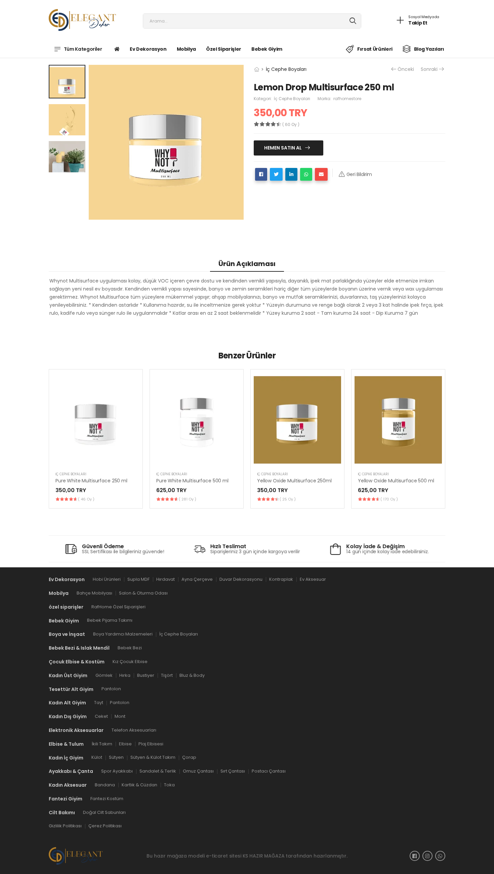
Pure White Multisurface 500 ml (192, 480)
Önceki (406, 69)
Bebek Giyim (266, 49)
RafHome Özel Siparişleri (118, 606)
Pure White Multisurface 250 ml (91, 480)
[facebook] (415, 856)
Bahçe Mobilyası (94, 593)
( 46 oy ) (86, 499)
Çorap (189, 757)
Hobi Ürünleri (107, 579)
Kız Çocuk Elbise (130, 661)
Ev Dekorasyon (148, 49)
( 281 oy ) (187, 499)
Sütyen (116, 757)
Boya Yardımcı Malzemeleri (123, 634)
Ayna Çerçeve (197, 579)
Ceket (101, 716)
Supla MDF (138, 579)
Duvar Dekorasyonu (240, 579)
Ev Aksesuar (313, 579)
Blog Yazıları (429, 49)
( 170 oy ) (389, 499)
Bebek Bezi (130, 648)
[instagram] (427, 856)
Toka (169, 785)
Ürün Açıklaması (247, 263)
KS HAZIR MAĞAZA (264, 855)
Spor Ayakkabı (117, 771)
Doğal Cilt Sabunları (104, 812)
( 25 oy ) (288, 499)
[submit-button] (353, 21)
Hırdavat (165, 579)
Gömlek (104, 675)
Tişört (167, 675)
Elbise (125, 743)
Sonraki (429, 69)
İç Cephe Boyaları (286, 69)
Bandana (105, 785)
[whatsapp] (440, 856)
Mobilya (186, 49)
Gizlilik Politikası (65, 826)
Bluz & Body (192, 675)
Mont (120, 716)
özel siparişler (223, 49)
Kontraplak (281, 579)
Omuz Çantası (198, 771)
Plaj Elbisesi (150, 743)
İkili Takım (102, 743)
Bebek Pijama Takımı (109, 620)
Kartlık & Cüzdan (139, 785)
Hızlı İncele (96, 458)
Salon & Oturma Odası (143, 593)
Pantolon (111, 689)
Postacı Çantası (269, 771)
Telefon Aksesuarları (134, 730)
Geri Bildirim (359, 174)
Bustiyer (145, 675)
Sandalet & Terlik (157, 771)
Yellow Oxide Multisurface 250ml (294, 480)
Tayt (98, 702)
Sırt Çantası (232, 771)
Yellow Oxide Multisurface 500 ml (396, 480)
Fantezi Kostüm (106, 798)
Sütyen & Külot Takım (152, 757)
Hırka (124, 675)
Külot (96, 757)
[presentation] (440, 438)
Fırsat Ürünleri (374, 49)
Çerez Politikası (105, 826)
